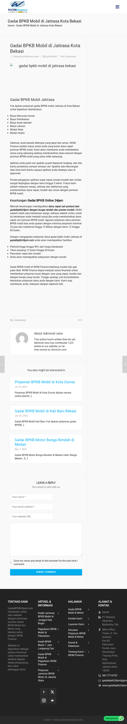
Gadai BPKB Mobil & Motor (76, 611)
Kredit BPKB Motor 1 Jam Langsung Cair (46, 645)
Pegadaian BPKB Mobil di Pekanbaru (47, 632)
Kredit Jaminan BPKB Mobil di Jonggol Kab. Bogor (46, 618)
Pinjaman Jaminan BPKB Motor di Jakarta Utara (47, 675)
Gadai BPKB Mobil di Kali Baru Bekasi (45, 411)
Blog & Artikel (50, 56)
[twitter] (52, 692)
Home (11, 25)
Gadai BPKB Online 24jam (45, 200)
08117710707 (110, 675)
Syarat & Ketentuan (73, 644)
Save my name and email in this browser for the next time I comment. (46, 562)
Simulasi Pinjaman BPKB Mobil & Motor (76, 633)
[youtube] (52, 700)
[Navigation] (117, 7)
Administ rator (31, 56)
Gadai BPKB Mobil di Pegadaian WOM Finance (47, 659)
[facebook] (44, 692)
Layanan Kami (76, 624)
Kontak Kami (75, 618)
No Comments (68, 56)
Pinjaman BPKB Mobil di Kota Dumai (45, 382)
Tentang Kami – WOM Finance (77, 653)
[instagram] (44, 700)
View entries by (50, 349)
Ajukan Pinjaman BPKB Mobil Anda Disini (45, 299)
